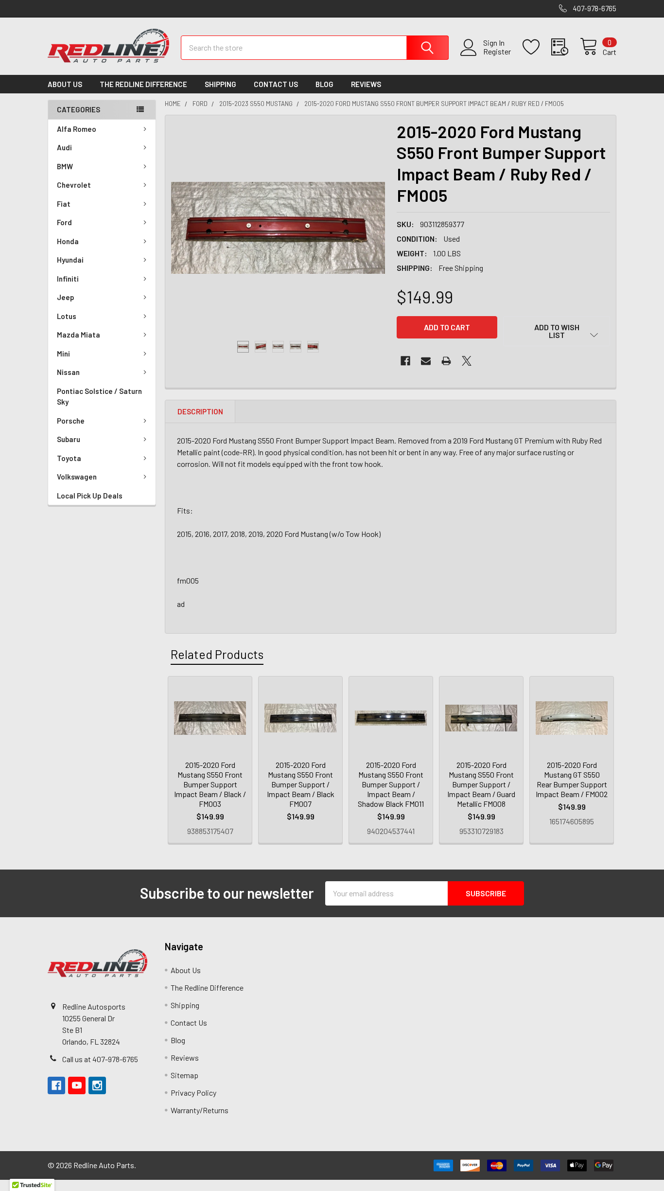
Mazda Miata (78, 334)
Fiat (63, 203)
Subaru (68, 439)
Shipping (220, 84)
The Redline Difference (143, 84)
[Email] (426, 361)
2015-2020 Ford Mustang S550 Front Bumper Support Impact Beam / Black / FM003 (210, 784)
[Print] (446, 361)
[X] (466, 361)
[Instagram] (97, 1085)
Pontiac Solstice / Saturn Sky (99, 397)
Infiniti (68, 278)
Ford (64, 222)
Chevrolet (74, 184)
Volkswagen (77, 476)
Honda (68, 241)
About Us (65, 84)
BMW (65, 166)
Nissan (68, 372)
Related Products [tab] (217, 654)
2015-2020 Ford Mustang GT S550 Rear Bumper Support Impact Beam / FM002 (572, 779)
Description (200, 411)
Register (497, 51)
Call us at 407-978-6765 (100, 1059)
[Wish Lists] (537, 47)
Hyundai (70, 259)
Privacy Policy (193, 1092)
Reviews (366, 84)
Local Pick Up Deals (89, 495)
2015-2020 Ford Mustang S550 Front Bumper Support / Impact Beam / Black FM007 (300, 784)
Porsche (71, 420)
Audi (64, 147)
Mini (63, 353)
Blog (324, 84)
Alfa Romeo (76, 128)
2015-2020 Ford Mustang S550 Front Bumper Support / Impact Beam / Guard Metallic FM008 (481, 784)
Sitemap (184, 1075)
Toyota (69, 458)
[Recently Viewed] (565, 47)
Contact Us (276, 84)
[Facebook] (405, 361)
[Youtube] (77, 1085)
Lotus (66, 316)
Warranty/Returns (199, 1110)
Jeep (65, 297)
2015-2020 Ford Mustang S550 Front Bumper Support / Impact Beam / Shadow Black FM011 (391, 784)
